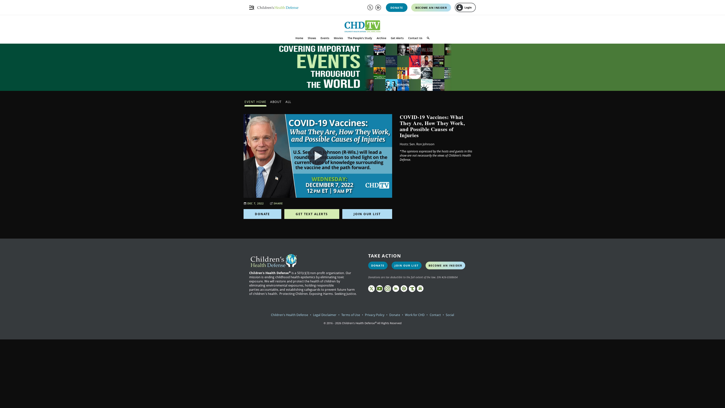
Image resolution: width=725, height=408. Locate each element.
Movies (338, 38)
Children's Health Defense (289, 315)
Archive (381, 38)
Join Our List (367, 214)
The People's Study (360, 38)
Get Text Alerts (312, 214)
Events (325, 38)
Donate (262, 214)
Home (299, 38)
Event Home (255, 102)
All (288, 102)
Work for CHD (415, 315)
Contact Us (415, 38)
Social (450, 315)
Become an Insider (445, 265)
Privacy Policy (374, 315)
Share (278, 203)
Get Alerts (397, 38)
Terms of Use (350, 315)
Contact (435, 315)
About (276, 102)
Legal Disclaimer (324, 315)
